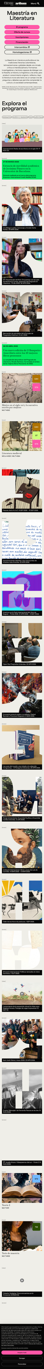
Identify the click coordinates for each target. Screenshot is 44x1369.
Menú (33, 3)
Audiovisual (38, 117)
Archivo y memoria (20, 117)
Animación (6, 117)
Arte (30, 117)
